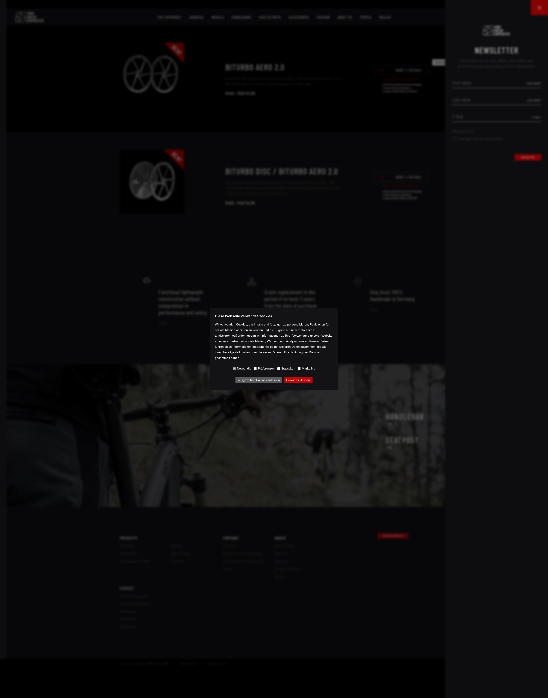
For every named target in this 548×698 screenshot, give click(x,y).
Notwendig (244, 368)
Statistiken (288, 368)
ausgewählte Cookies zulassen (259, 380)
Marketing (308, 368)
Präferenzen (266, 368)
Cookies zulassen (298, 380)
